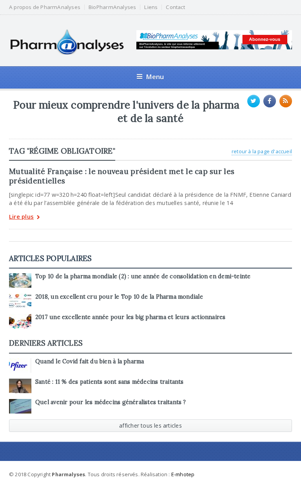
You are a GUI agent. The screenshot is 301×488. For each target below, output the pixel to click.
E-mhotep (183, 474)
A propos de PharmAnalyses (44, 7)
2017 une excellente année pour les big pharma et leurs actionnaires (130, 317)
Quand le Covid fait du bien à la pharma (89, 361)
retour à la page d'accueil (262, 151)
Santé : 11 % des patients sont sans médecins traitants (109, 381)
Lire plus (21, 217)
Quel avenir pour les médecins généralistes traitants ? (110, 402)
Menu (155, 76)
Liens (151, 7)
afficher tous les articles (150, 425)
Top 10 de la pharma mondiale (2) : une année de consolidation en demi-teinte (142, 276)
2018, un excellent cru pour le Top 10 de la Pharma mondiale (119, 296)
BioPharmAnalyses (112, 7)
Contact (175, 7)
